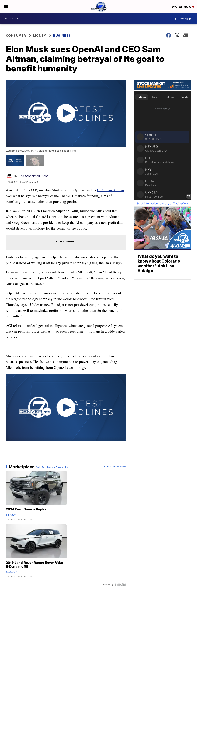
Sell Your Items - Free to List (52, 467)
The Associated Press (33, 176)
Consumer (16, 35)
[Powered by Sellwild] (120, 584)
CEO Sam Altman (110, 189)
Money (39, 35)
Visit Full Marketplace (113, 466)
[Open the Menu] (6, 6)
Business (62, 35)
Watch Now (182, 7)
